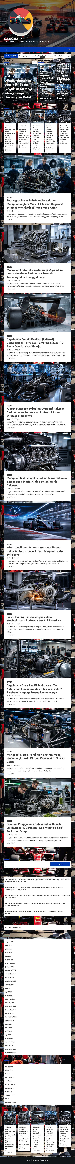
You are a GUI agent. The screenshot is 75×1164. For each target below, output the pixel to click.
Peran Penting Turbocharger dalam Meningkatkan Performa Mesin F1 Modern (34, 618)
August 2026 (9, 942)
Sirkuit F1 (8, 1092)
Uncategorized (10, 1102)
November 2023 (10, 1053)
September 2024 (10, 1017)
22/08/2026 (17, 558)
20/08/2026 (17, 696)
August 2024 (9, 1020)
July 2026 (8, 945)
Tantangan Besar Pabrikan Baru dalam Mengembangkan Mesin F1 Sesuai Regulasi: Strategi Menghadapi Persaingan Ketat (46, 68)
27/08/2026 (10, 151)
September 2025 (10, 981)
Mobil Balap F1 (10, 1084)
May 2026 (8, 952)
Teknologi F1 (9, 1095)
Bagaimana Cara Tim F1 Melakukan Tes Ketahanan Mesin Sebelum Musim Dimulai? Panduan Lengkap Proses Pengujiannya (34, 688)
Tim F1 (7, 1099)
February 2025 (10, 999)
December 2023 (10, 1049)
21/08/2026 (17, 624)
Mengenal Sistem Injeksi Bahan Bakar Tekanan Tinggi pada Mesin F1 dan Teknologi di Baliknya (64, 132)
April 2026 (8, 956)
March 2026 (9, 960)
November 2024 (10, 1010)
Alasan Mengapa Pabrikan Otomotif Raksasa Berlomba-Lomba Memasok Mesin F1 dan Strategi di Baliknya (63, 88)
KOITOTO (44, 1160)
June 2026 (8, 949)
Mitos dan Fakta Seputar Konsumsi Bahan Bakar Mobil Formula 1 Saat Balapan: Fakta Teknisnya (35, 551)
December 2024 (10, 1006)
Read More (10, 219)
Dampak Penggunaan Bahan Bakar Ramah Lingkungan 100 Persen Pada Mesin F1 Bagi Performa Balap (35, 827)
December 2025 (10, 970)
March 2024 (9, 1038)
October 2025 (9, 977)
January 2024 (9, 1045)
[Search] (69, 49)
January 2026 (9, 967)
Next (47, 852)
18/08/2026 (17, 765)
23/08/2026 (64, 143)
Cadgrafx (13, 38)
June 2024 (8, 1028)
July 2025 (8, 988)
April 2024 (8, 1035)
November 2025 (10, 974)
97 (43, 852)
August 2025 (9, 985)
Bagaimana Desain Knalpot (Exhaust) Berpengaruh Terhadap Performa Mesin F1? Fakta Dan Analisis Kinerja (46, 90)
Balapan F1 (9, 1066)
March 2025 (9, 995)
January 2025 (9, 1002)
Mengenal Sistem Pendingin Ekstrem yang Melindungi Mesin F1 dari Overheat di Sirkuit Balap (36, 758)
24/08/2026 (66, 100)
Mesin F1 (8, 69)
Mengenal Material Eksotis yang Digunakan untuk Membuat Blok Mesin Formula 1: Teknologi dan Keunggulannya (19, 85)
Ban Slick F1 (9, 1070)
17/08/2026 (17, 835)
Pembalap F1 (9, 1088)
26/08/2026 (15, 100)
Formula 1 (8, 1074)
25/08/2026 (49, 100)
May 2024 (8, 1031)
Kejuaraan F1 (10, 1077)
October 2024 (9, 1013)
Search (7, 857)
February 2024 (10, 1042)
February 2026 (10, 963)
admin (8, 100)
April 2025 (8, 992)
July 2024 (8, 1024)
